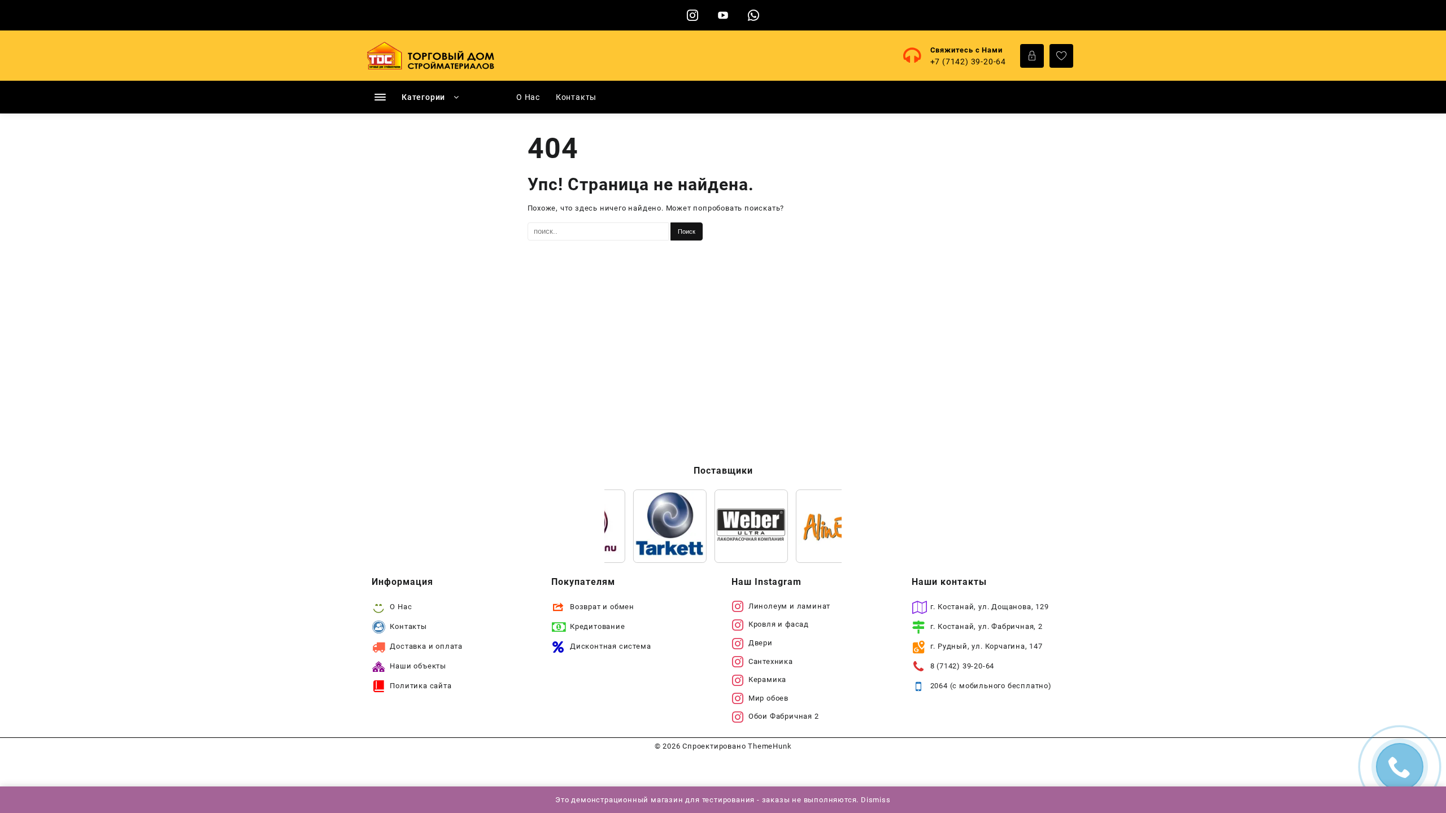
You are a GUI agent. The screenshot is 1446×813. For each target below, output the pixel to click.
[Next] (817, 526)
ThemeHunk (769, 746)
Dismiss (876, 799)
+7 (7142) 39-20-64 (968, 61)
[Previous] (628, 526)
